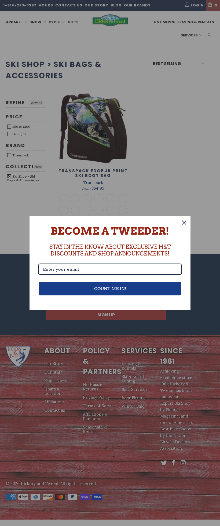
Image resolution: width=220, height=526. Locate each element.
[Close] (184, 222)
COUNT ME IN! (110, 288)
